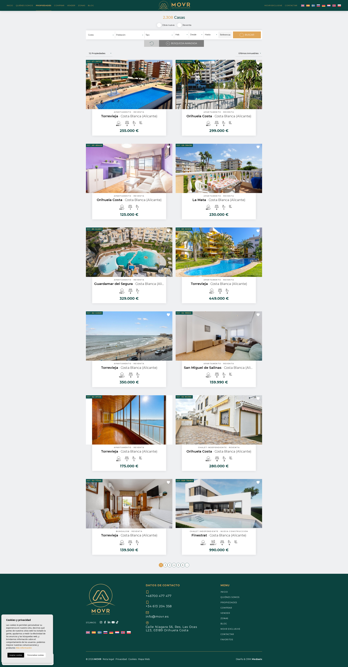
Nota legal (108, 659)
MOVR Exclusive (273, 5)
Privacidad (121, 659)
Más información (24, 648)
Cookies (132, 659)
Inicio (10, 5)
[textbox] (102, 35)
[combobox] (101, 34)
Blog (91, 5)
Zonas (81, 5)
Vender (71, 5)
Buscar (249, 35)
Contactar (291, 5)
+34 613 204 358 (159, 606)
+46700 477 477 (158, 596)
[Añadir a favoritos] (168, 63)
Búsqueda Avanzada (184, 43)
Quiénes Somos (24, 5)
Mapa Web (144, 659)
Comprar (59, 5)
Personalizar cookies (35, 655)
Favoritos (226, 639)
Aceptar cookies (15, 655)
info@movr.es (157, 616)
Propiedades (43, 5)
